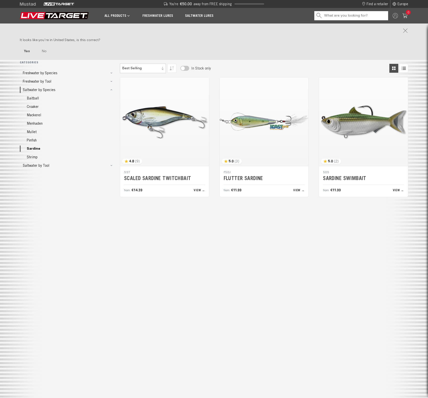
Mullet (32, 132)
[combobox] (143, 68)
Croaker (33, 106)
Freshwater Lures (157, 15)
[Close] (214, 31)
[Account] (395, 16)
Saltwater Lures (199, 15)
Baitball (33, 98)
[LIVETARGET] (59, 4)
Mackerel (34, 115)
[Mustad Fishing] (30, 4)
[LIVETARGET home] (54, 15)
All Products (115, 16)
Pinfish (32, 140)
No (44, 51)
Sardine (33, 148)
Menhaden (35, 123)
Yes (27, 51)
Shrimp (32, 157)
